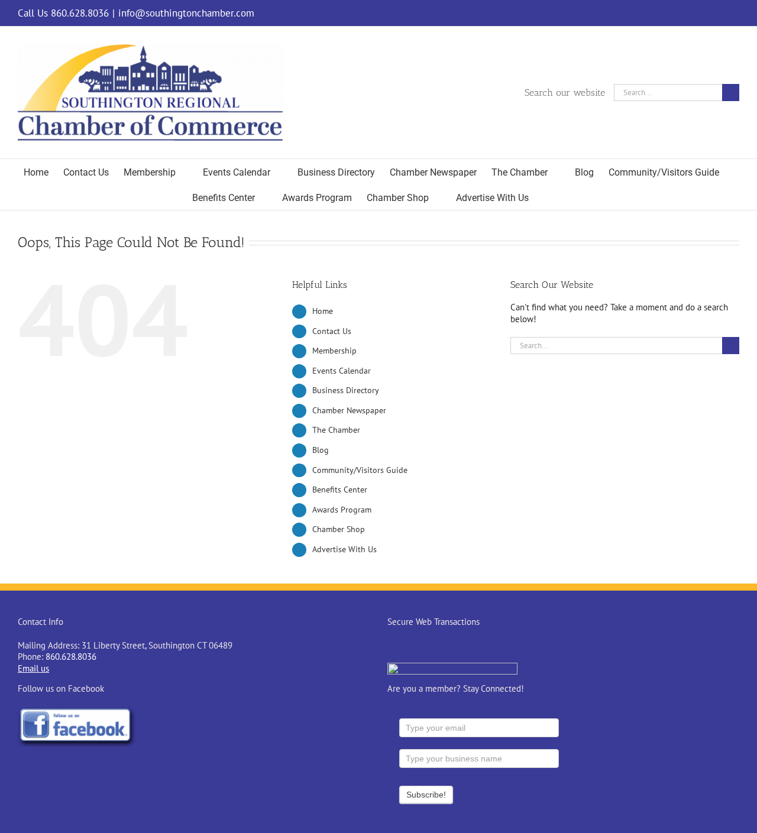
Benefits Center (339, 489)
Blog (320, 450)
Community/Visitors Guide (359, 470)
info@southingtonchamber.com (186, 13)
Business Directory (345, 390)
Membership (334, 350)
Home (322, 311)
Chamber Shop (338, 529)
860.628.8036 (71, 656)
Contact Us (331, 331)
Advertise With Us (344, 549)
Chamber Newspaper (349, 410)
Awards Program (341, 509)
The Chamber (336, 429)
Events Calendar (341, 370)
